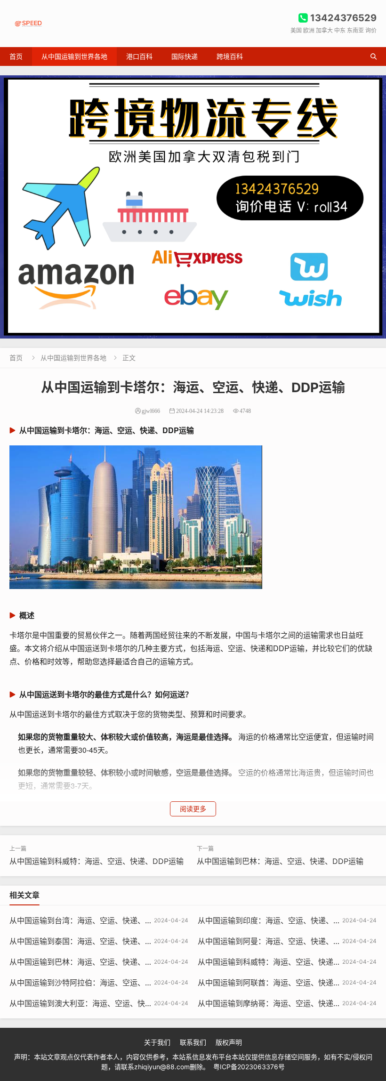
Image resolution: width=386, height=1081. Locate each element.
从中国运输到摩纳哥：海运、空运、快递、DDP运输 (285, 1003)
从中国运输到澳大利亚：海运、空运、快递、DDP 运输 (101, 1003)
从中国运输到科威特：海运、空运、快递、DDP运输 (96, 861)
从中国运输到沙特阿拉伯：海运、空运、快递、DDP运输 (104, 982)
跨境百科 (230, 56)
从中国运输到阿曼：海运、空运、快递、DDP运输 (281, 941)
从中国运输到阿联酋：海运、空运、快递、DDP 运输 (286, 982)
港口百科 (139, 56)
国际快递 (184, 56)
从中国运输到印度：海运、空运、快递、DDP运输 (281, 920)
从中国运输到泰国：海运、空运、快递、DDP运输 (92, 941)
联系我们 (193, 1042)
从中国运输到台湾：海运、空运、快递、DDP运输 (92, 920)
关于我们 (157, 1042)
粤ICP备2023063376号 (249, 1067)
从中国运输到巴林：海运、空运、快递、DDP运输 (280, 861)
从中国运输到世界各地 (74, 56)
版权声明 (229, 1042)
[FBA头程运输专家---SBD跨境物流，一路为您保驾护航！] (193, 207)
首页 (16, 56)
